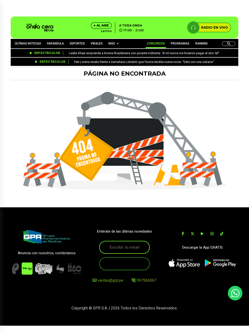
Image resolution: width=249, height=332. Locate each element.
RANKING (201, 43)
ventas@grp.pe (110, 280)
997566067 (146, 280)
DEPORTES (77, 43)
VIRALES (97, 43)
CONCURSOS (156, 43)
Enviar (124, 264)
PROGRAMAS (180, 43)
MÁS (111, 43)
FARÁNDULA (55, 43)
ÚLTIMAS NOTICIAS (28, 43)
